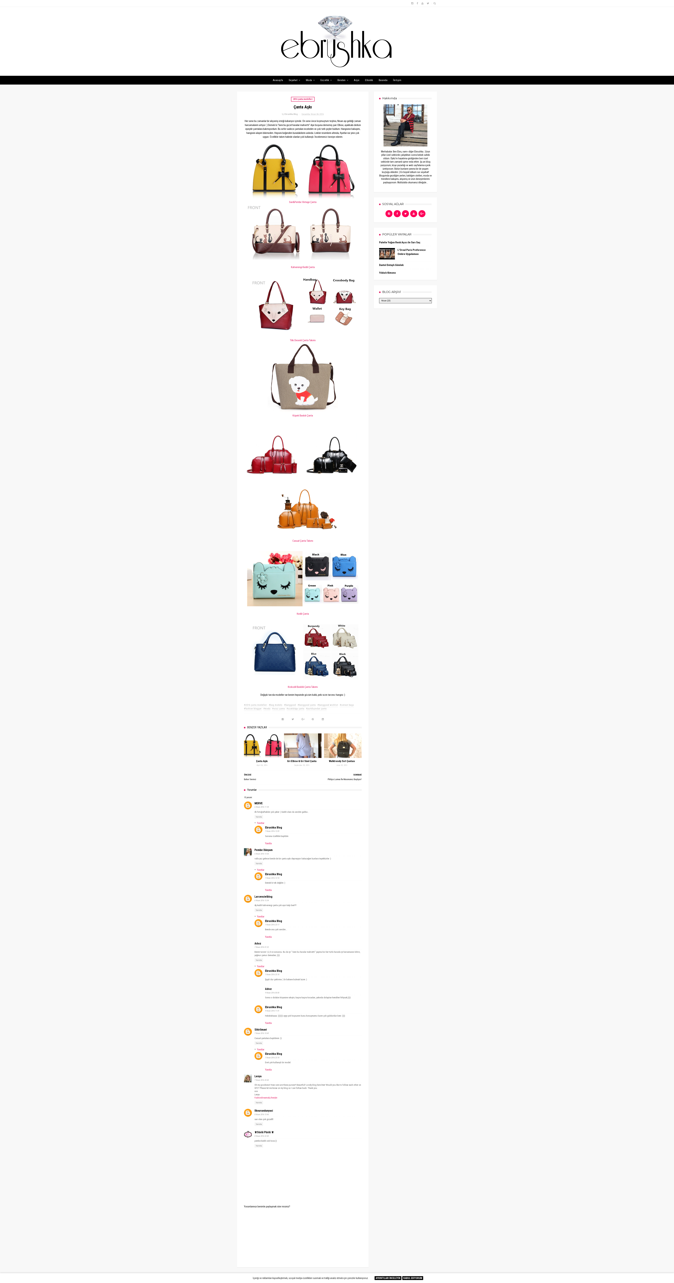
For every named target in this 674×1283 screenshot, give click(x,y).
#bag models (275, 705)
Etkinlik (369, 80)
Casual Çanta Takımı (302, 540)
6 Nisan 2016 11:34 (262, 807)
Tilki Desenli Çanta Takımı (303, 340)
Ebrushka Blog (273, 827)
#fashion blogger (253, 708)
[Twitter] (405, 213)
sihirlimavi (261, 1029)
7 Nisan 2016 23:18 (272, 974)
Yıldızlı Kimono (387, 272)
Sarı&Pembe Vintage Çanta (302, 202)
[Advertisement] (302, 1235)
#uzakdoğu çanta (295, 708)
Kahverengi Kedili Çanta (303, 267)
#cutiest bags (347, 705)
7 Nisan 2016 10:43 (262, 1033)
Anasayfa (278, 80)
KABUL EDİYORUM (412, 1278)
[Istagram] (389, 213)
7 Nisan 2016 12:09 (272, 831)
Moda (309, 80)
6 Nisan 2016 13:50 (262, 854)
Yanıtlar (260, 823)
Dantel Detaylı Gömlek (391, 265)
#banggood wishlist (328, 705)
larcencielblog (263, 896)
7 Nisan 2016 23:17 (272, 925)
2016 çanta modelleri (302, 99)
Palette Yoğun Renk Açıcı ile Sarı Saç (399, 242)
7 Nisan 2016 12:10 (272, 878)
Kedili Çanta (303, 613)
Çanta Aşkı (262, 761)
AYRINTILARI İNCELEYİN (388, 1278)
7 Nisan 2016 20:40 (262, 1080)
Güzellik (324, 80)
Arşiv (356, 80)
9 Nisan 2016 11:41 (272, 1011)
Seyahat (293, 80)
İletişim (397, 80)
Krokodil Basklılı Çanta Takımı (303, 687)
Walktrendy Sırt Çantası (342, 761)
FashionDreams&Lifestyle (266, 1097)
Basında (383, 80)
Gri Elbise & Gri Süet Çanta (301, 761)
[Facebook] (397, 213)
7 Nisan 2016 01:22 (262, 947)
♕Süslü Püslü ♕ (264, 1132)
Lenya (258, 1076)
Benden (342, 80)
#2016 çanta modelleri (255, 705)
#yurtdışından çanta (316, 708)
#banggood (290, 705)
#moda (266, 708)
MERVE (259, 803)
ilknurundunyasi (264, 1110)
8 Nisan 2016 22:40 (262, 1136)
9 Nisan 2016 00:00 (272, 993)
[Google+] (422, 213)
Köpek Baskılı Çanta (303, 415)
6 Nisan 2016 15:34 (262, 900)
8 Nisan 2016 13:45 (262, 1114)
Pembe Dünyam (264, 850)
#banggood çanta (307, 705)
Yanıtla (259, 817)
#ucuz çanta (278, 708)
